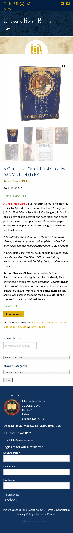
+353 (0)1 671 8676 (19, 432)
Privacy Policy (25, 514)
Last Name (9, 480)
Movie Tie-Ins (37, 326)
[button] (64, 66)
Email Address (11, 452)
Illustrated (22, 326)
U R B (27, 21)
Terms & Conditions (57, 509)
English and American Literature (50, 322)
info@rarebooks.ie (22, 440)
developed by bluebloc (36, 521)
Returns (40, 514)
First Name (9, 466)
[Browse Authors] (36, 357)
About (39, 509)
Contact (52, 514)
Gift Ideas (9, 326)
